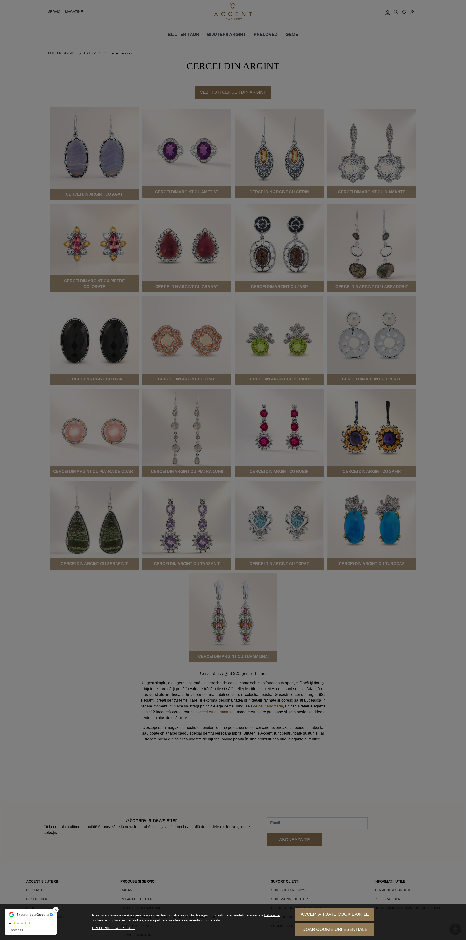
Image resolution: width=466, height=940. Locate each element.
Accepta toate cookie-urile (335, 914)
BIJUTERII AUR (183, 34)
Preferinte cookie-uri (113, 928)
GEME (291, 34)
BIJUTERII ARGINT (226, 34)
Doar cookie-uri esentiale (334, 929)
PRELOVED (266, 34)
